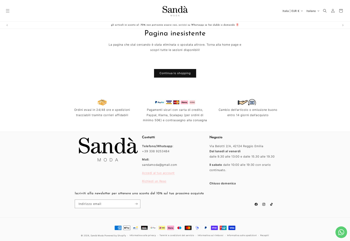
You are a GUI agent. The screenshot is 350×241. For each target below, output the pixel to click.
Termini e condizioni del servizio (177, 235)
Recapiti (264, 235)
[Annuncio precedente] (7, 25)
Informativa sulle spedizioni (242, 235)
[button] (8, 11)
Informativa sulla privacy (143, 235)
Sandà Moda (97, 235)
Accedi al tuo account (158, 173)
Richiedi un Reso (154, 181)
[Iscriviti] (136, 204)
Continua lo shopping (175, 73)
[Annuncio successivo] (343, 25)
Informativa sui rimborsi (210, 235)
